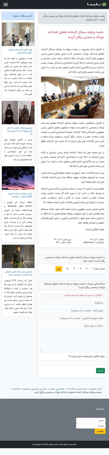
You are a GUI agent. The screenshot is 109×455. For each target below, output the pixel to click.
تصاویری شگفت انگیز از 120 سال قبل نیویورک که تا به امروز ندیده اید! (19, 131)
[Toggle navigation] (6, 4)
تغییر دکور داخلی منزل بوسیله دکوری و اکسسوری (20, 51)
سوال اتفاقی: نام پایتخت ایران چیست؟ (87, 356)
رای (58, 269)
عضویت (100, 431)
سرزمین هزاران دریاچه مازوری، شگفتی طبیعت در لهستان (20, 195)
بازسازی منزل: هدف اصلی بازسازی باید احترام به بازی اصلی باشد (18, 273)
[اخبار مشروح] (96, 4)
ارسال (100, 370)
